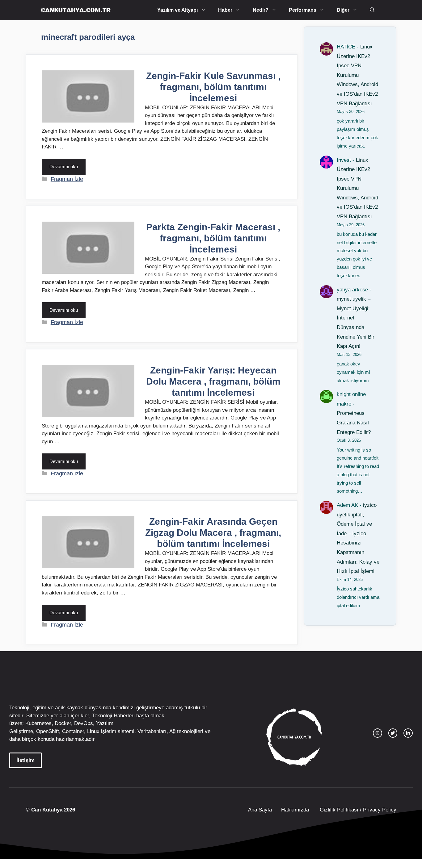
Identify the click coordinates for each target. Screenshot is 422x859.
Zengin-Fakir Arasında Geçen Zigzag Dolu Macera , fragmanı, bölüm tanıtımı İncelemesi (213, 532)
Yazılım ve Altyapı (177, 10)
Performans (302, 10)
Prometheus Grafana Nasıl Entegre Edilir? (354, 422)
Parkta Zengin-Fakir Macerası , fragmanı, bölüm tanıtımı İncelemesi (213, 238)
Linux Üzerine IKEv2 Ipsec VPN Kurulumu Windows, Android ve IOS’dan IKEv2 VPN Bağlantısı (357, 75)
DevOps (83, 723)
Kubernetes (38, 723)
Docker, (64, 723)
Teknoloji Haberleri (113, 716)
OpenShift (47, 731)
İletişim (25, 760)
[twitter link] (393, 733)
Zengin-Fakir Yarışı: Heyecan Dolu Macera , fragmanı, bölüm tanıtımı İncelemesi (213, 381)
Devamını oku (63, 166)
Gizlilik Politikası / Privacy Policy (357, 810)
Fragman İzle (67, 179)
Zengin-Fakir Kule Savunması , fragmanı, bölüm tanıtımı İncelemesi (213, 87)
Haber (225, 10)
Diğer (343, 10)
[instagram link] (377, 733)
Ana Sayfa (260, 810)
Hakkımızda (295, 810)
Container (73, 731)
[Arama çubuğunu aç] (372, 10)
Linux (93, 731)
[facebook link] (408, 733)
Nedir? (260, 10)
